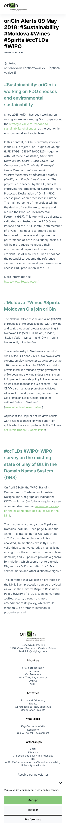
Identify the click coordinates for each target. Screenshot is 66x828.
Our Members (33, 674)
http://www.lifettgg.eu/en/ (21, 281)
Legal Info (33, 729)
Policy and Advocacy (33, 700)
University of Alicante (33, 765)
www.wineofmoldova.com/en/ (23, 407)
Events (33, 703)
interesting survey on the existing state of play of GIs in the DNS (31, 510)
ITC (33, 758)
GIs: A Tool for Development (33, 732)
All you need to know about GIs (33, 706)
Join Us (33, 680)
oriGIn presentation (33, 667)
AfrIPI (33, 683)
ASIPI (33, 749)
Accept (33, 800)
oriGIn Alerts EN (13, 52)
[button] (60, 783)
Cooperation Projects (33, 709)
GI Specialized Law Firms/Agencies (33, 755)
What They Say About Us (33, 677)
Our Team (33, 671)
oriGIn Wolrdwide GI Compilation (24, 430)
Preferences (33, 819)
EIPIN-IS (33, 752)
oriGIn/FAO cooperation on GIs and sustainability (33, 762)
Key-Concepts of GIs (33, 726)
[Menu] (60, 7)
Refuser (33, 809)
